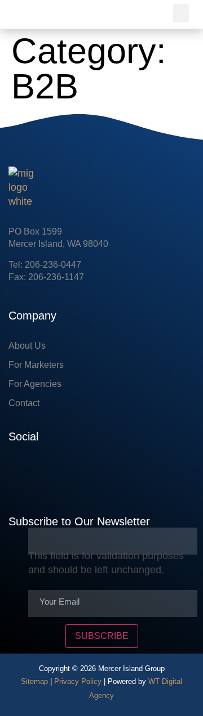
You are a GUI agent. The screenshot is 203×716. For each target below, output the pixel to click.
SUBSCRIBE (102, 636)
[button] (181, 13)
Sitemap (34, 681)
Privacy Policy (78, 681)
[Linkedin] (51, 471)
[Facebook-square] (17, 471)
